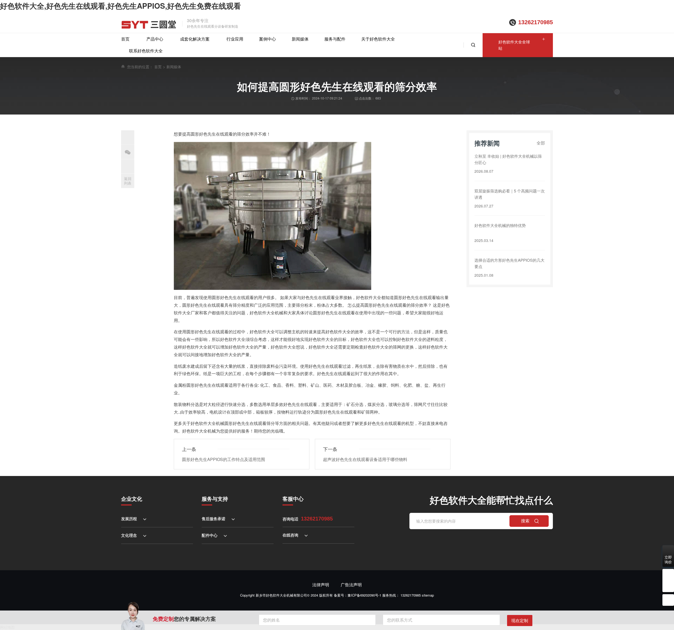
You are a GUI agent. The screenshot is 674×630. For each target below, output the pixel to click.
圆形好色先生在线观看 (207, 332)
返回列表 (127, 181)
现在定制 (519, 620)
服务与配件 (334, 39)
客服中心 (293, 498)
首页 (125, 39)
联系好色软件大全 (146, 51)
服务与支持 (215, 498)
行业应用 (234, 39)
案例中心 (267, 39)
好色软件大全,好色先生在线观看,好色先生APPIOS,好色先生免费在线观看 (120, 5)
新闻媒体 (300, 39)
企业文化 (131, 498)
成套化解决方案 (195, 39)
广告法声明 (351, 585)
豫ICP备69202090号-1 (364, 595)
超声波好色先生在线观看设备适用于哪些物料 (365, 459)
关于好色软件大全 (378, 39)
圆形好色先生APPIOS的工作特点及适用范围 (223, 459)
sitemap (428, 595)
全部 (541, 143)
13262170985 (535, 22)
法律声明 (320, 585)
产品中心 (154, 39)
